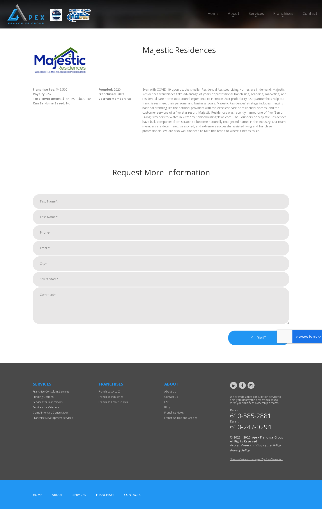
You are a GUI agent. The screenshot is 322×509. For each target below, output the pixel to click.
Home (213, 13)
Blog (167, 407)
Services (256, 13)
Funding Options (43, 397)
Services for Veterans (46, 407)
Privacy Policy (239, 450)
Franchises (283, 13)
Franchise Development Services (53, 418)
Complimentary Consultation (51, 412)
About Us (170, 391)
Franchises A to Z (109, 391)
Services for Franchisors (47, 402)
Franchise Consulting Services (51, 391)
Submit (258, 337)
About (233, 13)
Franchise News (174, 412)
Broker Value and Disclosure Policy (255, 445)
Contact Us (171, 397)
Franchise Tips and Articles (180, 418)
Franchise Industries (111, 397)
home (37, 495)
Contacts (132, 495)
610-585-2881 (250, 415)
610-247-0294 (250, 427)
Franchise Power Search (113, 402)
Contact (310, 13)
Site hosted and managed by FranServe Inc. (256, 459)
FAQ (167, 402)
